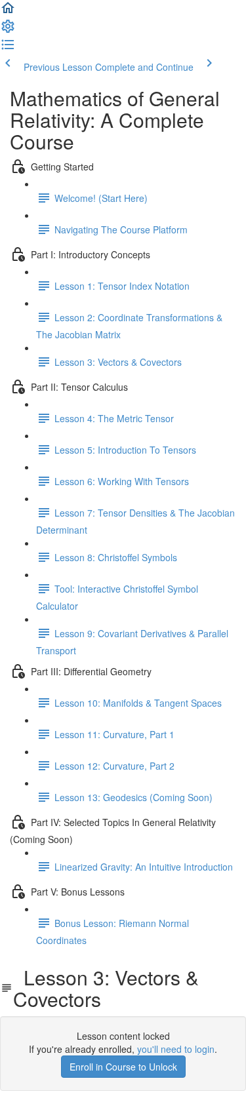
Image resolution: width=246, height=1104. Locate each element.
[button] (8, 11)
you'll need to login (176, 1048)
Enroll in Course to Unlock (123, 1066)
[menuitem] (8, 30)
